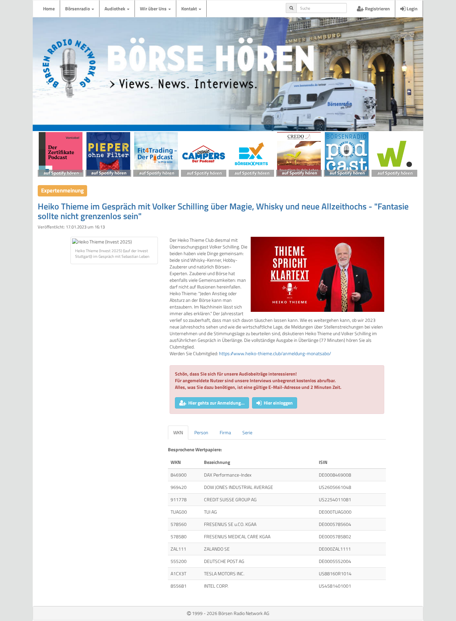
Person (201, 432)
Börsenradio (78, 8)
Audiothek (115, 8)
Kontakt (189, 8)
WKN (178, 432)
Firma (225, 432)
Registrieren (377, 8)
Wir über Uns (154, 8)
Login (412, 8)
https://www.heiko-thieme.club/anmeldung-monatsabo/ (275, 353)
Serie (247, 432)
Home (49, 8)
